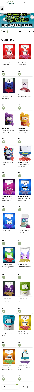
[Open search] (27, 3)
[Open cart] (31, 3)
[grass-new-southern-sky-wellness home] (9, 3)
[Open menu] (2, 3)
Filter (24, 387)
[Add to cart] (3, 74)
